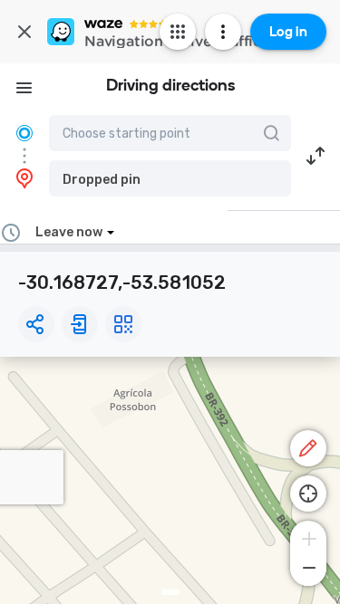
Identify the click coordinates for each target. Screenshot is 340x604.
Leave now (68, 232)
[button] (170, 178)
